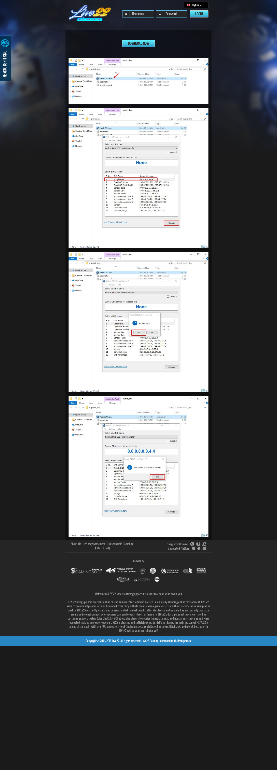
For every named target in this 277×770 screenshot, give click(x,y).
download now (138, 43)
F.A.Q (107, 548)
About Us (76, 544)
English (195, 6)
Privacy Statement (94, 544)
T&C (99, 548)
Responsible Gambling (120, 544)
